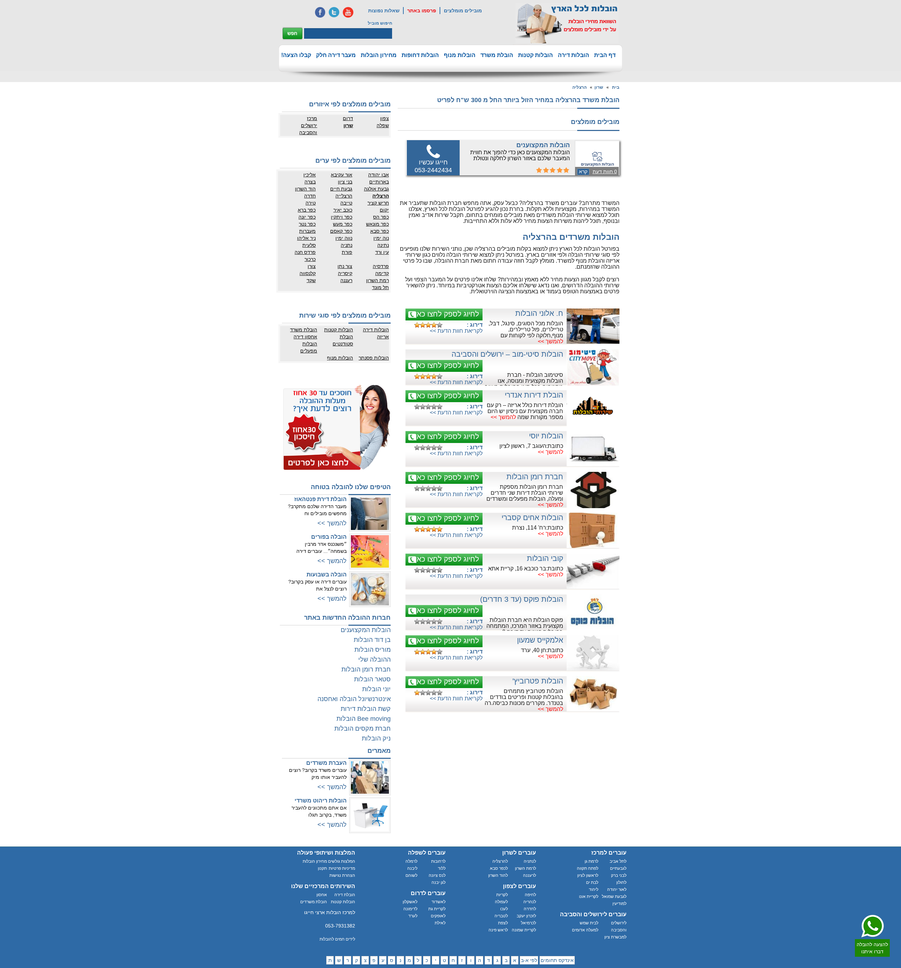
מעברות (307, 231)
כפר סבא (379, 231)
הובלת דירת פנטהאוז (320, 499)
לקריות (502, 894)
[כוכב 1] (417, 325)
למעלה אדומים (585, 930)
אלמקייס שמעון (540, 640)
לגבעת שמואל (614, 896)
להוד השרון (498, 875)
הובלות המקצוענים (543, 145)
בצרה (310, 182)
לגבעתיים (618, 868)
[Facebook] (320, 12)
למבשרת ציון (615, 937)
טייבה (346, 203)
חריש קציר (378, 203)
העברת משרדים (326, 763)
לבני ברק (618, 875)
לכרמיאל (528, 922)
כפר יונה (307, 217)
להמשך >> (550, 341)
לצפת (503, 922)
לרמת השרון (525, 868)
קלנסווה (308, 273)
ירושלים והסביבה (308, 129)
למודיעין (619, 903)
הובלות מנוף (459, 55)
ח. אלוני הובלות (539, 313)
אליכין (309, 174)
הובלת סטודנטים (343, 340)
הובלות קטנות (535, 55)
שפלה (383, 125)
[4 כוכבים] (434, 325)
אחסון (321, 894)
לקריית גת (437, 908)
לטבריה (501, 915)
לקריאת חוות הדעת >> (456, 331)
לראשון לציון (587, 875)
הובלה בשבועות (327, 574)
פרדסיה (381, 266)
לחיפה (530, 894)
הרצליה (579, 87)
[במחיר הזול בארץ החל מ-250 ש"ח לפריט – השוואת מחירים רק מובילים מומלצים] (567, 23)
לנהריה (529, 901)
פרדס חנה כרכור (305, 255)
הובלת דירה (344, 894)
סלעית (309, 245)
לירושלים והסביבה (618, 926)
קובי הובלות (545, 558)
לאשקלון (410, 901)
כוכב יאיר (342, 210)
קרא (583, 171)
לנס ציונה (437, 875)
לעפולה (501, 901)
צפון (384, 118)
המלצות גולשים (341, 861)
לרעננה (529, 875)
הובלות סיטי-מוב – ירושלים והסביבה (507, 354)
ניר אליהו (306, 238)
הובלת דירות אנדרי (534, 395)
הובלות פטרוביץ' (537, 681)
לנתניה (530, 861)
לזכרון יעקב (526, 915)
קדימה (382, 273)
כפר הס (381, 217)
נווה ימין (343, 238)
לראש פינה (498, 930)
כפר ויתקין (341, 217)
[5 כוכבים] (439, 325)
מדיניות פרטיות (342, 868)
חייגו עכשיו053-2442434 (433, 166)
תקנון (322, 868)
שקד (311, 280)
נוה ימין (381, 238)
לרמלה (411, 861)
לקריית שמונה (524, 930)
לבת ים (592, 882)
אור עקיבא (341, 174)
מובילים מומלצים (463, 10)
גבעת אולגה (376, 189)
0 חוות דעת (605, 171)
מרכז (312, 118)
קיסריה (345, 273)
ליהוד (593, 889)
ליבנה (412, 868)
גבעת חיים (341, 189)
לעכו (504, 908)
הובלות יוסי (546, 436)
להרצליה (500, 861)
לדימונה (410, 908)
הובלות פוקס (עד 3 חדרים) (521, 599)
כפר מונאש (377, 224)
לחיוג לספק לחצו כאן (447, 314)
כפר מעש (342, 224)
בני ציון (345, 182)
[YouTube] (348, 12)
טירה (310, 203)
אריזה (383, 336)
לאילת (440, 922)
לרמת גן (591, 861)
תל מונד (380, 287)
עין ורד (382, 252)
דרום (348, 118)
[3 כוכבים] (428, 325)
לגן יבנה (438, 882)
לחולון (621, 882)
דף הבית (605, 55)
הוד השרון (305, 189)
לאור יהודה (616, 889)
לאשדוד (438, 901)
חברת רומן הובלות (534, 477)
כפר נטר (307, 224)
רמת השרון (377, 280)
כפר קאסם (341, 231)
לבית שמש (589, 922)
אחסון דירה (305, 336)
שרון (598, 87)
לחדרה (530, 908)
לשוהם (411, 875)
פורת (347, 252)
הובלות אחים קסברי (532, 517)
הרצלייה (343, 196)
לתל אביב (618, 861)
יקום (384, 210)
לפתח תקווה (587, 868)
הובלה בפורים (329, 537)
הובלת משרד (496, 55)
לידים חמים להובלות (337, 939)
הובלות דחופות (420, 55)
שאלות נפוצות (383, 10)
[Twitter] (334, 12)
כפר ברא (307, 210)
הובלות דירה (573, 55)
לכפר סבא (499, 868)
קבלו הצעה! (296, 55)
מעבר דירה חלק (336, 55)
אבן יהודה (378, 174)
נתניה (346, 245)
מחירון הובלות (379, 55)
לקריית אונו (588, 896)
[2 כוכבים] (423, 325)
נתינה (383, 245)
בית (615, 87)
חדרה (310, 196)
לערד (412, 915)
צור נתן (345, 266)
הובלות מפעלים (308, 347)
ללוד (442, 868)
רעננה (346, 280)
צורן (312, 266)
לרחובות (438, 861)
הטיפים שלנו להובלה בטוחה (351, 487)
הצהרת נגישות (342, 875)
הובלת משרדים (313, 901)
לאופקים (438, 915)
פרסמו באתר (421, 10)
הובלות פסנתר (374, 358)
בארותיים (379, 182)
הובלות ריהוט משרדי (321, 801)
